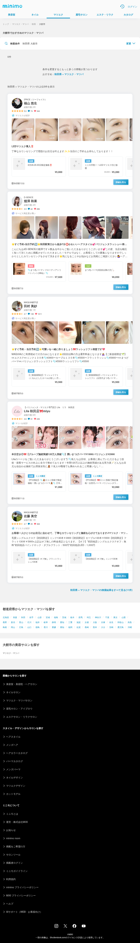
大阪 (95, 622)
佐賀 (78, 627)
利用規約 (11, 879)
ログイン (132, 6)
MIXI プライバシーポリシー (21, 895)
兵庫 (103, 622)
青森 (15, 617)
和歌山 (120, 622)
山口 (29, 627)
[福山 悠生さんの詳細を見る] (70, 141)
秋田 (23, 617)
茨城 (64, 617)
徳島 (38, 627)
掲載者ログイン (14, 862)
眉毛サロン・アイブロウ (19, 708)
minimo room (13, 838)
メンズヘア (12, 744)
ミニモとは (12, 813)
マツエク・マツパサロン (19, 700)
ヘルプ (9, 903)
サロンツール (13, 854)
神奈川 (98, 617)
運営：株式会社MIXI (17, 822)
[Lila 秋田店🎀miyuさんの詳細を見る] (70, 453)
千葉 (107, 617)
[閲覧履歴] (122, 6)
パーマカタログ (14, 761)
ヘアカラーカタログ (17, 753)
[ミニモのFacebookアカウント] (74, 927)
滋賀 (78, 622)
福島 (56, 617)
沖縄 (130, 627)
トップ (6, 23)
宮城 (48, 617)
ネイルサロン (13, 692)
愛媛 (54, 627)
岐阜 (46, 622)
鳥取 (130, 622)
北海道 (6, 617)
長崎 (87, 627)
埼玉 (89, 617)
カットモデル (13, 793)
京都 (87, 622)
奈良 (111, 622)
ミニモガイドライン (17, 871)
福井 (38, 622)
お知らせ (11, 830)
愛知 (62, 622)
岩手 (31, 617)
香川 (46, 627)
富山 (21, 622)
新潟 (13, 622)
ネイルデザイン (14, 777)
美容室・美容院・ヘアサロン (21, 684)
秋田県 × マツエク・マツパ (68, 74)
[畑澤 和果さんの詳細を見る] (70, 243)
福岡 (70, 627)
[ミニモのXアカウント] (65, 926)
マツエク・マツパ (20, 23)
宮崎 (111, 627)
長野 (5, 622)
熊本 (95, 627)
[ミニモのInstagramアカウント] (56, 927)
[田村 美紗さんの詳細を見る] (70, 348)
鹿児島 (120, 627)
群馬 (81, 617)
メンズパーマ (13, 769)
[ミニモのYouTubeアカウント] (84, 926)
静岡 (54, 622)
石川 (29, 622)
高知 (62, 627)
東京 (115, 617)
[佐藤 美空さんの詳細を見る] (70, 545)
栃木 (72, 617)
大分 (103, 627)
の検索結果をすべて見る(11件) (101, 590)
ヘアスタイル (13, 736)
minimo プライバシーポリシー (22, 887)
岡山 (13, 627)
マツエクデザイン (15, 785)
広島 (21, 627)
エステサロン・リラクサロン (21, 716)
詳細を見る (121, 182)
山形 (40, 617)
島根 (5, 627)
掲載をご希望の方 (15, 846)
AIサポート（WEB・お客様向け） (24, 911)
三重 (70, 622)
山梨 (124, 617)
